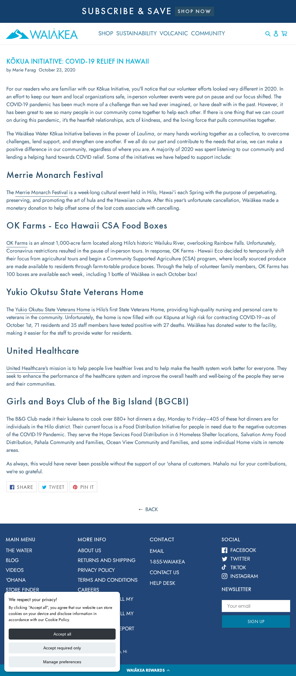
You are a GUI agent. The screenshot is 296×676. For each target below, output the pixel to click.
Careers (88, 589)
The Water (19, 550)
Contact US (164, 572)
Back (151, 509)
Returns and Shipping (107, 560)
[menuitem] (37, 552)
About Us (89, 550)
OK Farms (16, 243)
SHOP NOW (194, 11)
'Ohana (16, 580)
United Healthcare (25, 368)
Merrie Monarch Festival (41, 192)
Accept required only (62, 648)
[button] (148, 670)
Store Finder (22, 589)
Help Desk (162, 583)
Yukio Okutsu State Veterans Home (52, 309)
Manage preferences (62, 662)
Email (157, 551)
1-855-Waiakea (167, 562)
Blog (12, 560)
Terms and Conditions (108, 580)
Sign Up (255, 621)
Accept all (62, 634)
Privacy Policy (96, 570)
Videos (15, 570)
